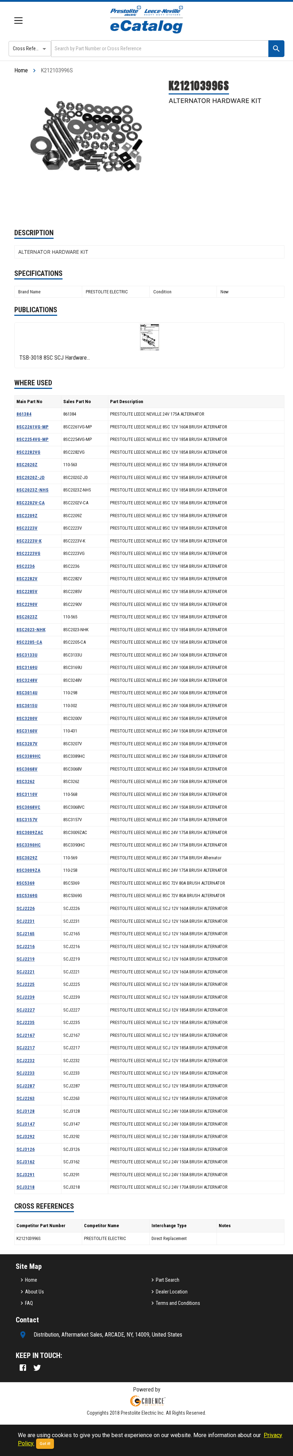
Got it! (45, 1443)
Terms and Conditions (178, 1303)
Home (21, 70)
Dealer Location (172, 1292)
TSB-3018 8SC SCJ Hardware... (54, 357)
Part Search (167, 1280)
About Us (34, 1292)
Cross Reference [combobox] (30, 48)
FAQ (29, 1303)
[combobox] (159, 48)
